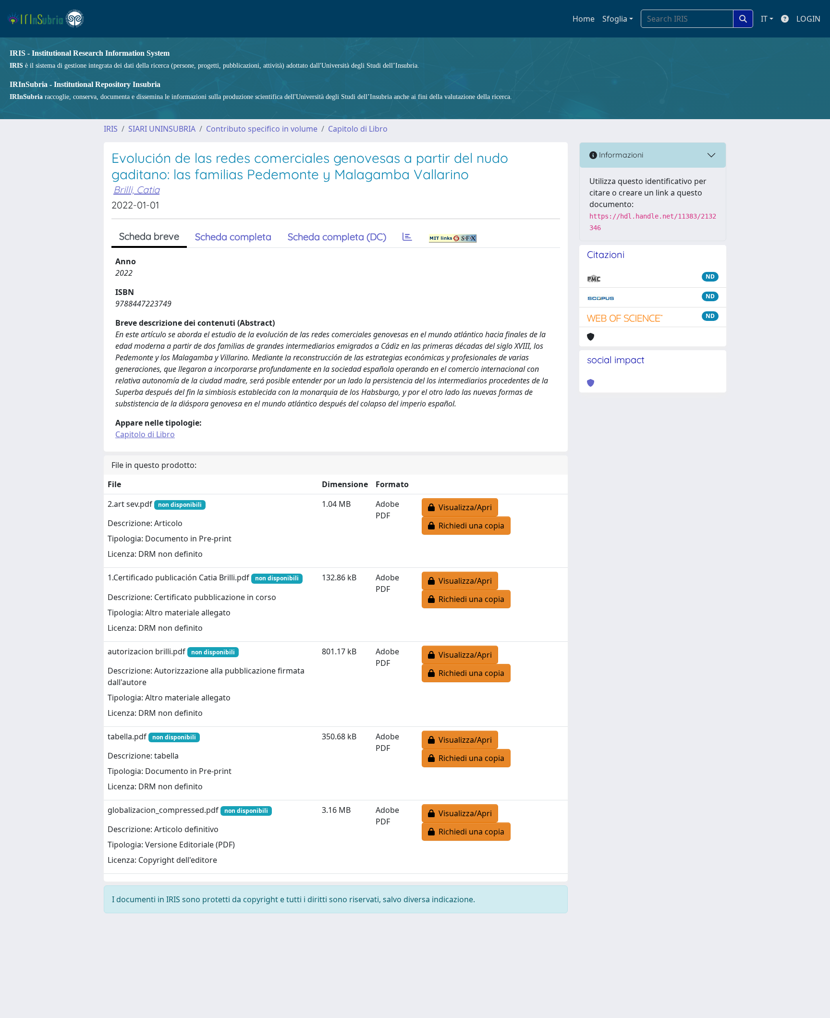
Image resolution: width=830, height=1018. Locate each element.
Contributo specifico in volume (261, 128)
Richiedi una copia (469, 525)
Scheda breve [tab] (149, 236)
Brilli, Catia (136, 190)
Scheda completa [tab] (233, 237)
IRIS (111, 128)
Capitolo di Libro (358, 128)
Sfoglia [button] (614, 18)
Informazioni (620, 154)
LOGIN (808, 18)
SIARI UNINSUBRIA (161, 128)
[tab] (407, 237)
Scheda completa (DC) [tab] (337, 237)
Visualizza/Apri (463, 507)
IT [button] (764, 18)
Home (584, 18)
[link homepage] (50, 18)
